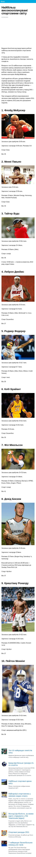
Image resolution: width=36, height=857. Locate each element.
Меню (3, 1)
